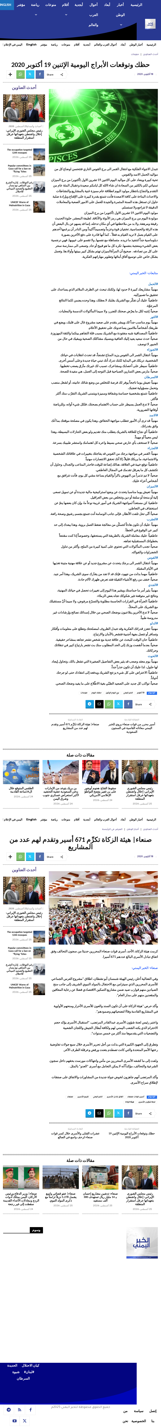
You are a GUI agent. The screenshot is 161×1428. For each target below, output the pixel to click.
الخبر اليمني (128, 693)
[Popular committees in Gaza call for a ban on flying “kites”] (39, 170)
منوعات (135, 54)
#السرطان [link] (151, 377)
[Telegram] (90, 704)
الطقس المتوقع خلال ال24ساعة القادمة (21, 790)
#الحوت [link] (153, 656)
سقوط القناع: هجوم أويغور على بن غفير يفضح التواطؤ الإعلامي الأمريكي (100, 792)
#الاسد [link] (153, 415)
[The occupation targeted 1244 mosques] (39, 154)
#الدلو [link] (154, 623)
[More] (10, 74)
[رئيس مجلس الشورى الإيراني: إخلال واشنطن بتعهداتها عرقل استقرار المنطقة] (24, 108)
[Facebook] (40, 74)
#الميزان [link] (152, 486)
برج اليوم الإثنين (112, 693)
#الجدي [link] (153, 585)
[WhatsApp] (20, 74)
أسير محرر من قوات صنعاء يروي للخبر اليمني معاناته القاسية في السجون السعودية (132, 728)
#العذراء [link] (153, 448)
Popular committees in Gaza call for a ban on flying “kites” (19, 169)
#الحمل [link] (153, 284)
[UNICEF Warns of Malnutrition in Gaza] (39, 207)
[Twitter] (30, 74)
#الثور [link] (154, 317)
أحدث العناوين (150, 54)
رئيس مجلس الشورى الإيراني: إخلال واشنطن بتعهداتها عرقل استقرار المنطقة (24, 134)
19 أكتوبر (140, 693)
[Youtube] (15, 1421)
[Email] (99, 704)
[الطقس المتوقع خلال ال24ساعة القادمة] (21, 772)
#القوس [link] (152, 558)
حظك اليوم (96, 693)
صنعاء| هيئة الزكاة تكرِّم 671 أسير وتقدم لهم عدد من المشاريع (75, 726)
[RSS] (20, 1410)
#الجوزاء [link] (152, 349)
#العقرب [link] (152, 519)
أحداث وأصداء (34, 126)
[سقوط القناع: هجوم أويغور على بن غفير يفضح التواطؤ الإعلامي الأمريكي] (100, 772)
